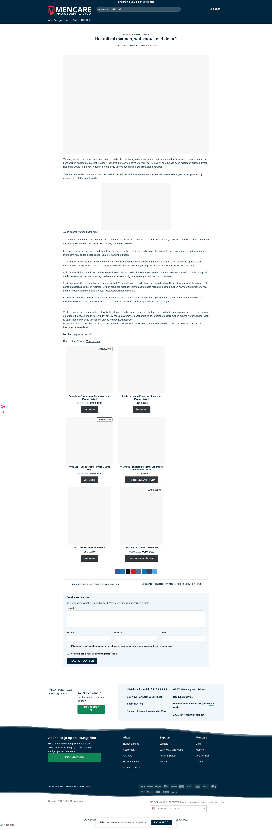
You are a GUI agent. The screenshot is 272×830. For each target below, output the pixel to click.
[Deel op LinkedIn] (144, 571)
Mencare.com (93, 341)
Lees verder (89, 409)
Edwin (154, 46)
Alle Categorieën (58, 20)
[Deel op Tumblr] (149, 571)
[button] (205, 9)
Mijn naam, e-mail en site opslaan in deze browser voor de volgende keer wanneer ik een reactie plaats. (122, 646)
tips (118, 166)
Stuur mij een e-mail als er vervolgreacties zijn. (94, 654)
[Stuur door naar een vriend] (128, 571)
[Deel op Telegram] (154, 571)
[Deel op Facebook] (117, 571)
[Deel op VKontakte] (138, 571)
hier (70, 334)
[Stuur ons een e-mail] (62, 769)
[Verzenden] (178, 9)
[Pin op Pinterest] (133, 571)
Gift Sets (86, 20)
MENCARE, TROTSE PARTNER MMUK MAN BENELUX (172, 584)
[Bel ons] (67, 769)
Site (164, 632)
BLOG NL (127, 34)
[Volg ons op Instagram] (56, 769)
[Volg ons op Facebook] (51, 769)
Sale (75, 20)
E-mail (118, 632)
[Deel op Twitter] (122, 571)
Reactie (71, 608)
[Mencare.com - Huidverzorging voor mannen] (70, 10)
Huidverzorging (140, 34)
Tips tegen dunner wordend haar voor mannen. (94, 584)
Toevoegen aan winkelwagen (141, 480)
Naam (70, 632)
